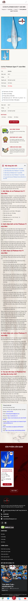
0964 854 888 (6, 516)
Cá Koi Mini (3, 539)
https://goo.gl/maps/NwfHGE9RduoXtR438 (15, 430)
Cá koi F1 (16, 9)
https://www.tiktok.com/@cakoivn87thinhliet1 (13, 426)
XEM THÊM (14, 490)
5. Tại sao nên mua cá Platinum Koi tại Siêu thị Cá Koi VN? (14, 177)
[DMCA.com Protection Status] (7, 526)
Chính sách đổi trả (4, 554)
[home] (4, 2)
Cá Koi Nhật (10, 9)
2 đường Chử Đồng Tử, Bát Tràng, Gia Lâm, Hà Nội (15, 511)
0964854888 (5, 514)
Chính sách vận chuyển (5, 551)
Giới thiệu (3, 534)
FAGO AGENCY (16, 595)
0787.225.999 (10, 411)
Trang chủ (4, 9)
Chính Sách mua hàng (5, 549)
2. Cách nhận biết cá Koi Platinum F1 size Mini (13, 170)
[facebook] (2, 523)
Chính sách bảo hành (5, 556)
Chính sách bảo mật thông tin (7, 559)
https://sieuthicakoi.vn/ (12, 415)
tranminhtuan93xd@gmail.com (12, 413)
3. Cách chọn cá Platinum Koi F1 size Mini (12, 172)
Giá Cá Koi (3, 542)
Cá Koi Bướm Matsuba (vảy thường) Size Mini (7, 470)
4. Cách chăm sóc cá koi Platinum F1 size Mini (13, 174)
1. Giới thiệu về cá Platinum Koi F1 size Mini (13, 168)
